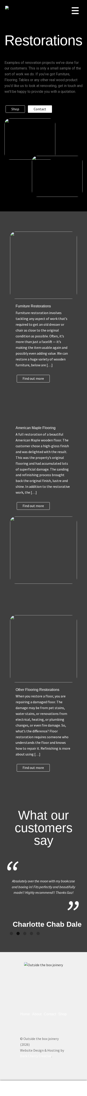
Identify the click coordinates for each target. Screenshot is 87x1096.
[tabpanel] (43, 894)
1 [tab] (11, 933)
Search (43, 1088)
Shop (15, 109)
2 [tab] (18, 933)
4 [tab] (31, 933)
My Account (14, 1088)
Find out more (33, 378)
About (36, 1014)
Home (25, 1014)
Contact (40, 109)
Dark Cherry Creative (35, 1056)
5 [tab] (38, 933)
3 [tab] (25, 933)
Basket (67, 1084)
